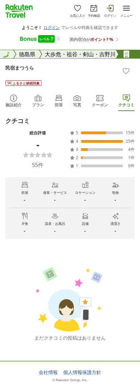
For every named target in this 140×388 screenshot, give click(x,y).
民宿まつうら (19, 67)
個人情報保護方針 (82, 372)
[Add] (126, 71)
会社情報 (48, 372)
